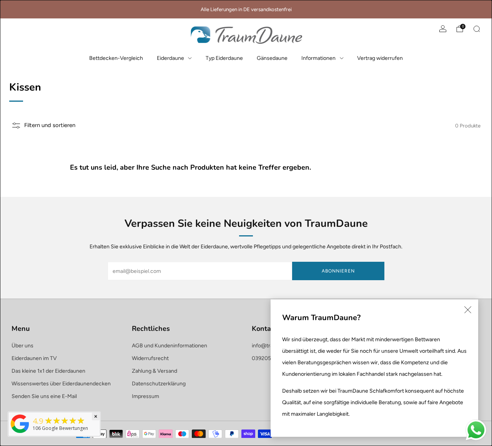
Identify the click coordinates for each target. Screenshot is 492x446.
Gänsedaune (272, 58)
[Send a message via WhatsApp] (476, 430)
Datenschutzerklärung (159, 383)
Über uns (22, 345)
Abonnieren (338, 271)
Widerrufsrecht (150, 358)
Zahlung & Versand (154, 371)
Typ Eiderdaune (224, 58)
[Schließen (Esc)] (467, 309)
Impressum (145, 396)
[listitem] (246, 9)
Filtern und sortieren (49, 125)
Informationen (318, 58)
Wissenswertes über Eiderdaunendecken (61, 383)
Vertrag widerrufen (380, 58)
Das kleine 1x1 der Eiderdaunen (48, 371)
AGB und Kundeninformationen (169, 345)
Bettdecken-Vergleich (116, 58)
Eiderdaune (170, 58)
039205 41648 (270, 358)
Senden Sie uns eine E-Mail (44, 396)
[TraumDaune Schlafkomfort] (20, 433)
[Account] (443, 29)
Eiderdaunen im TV (34, 358)
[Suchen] (476, 29)
